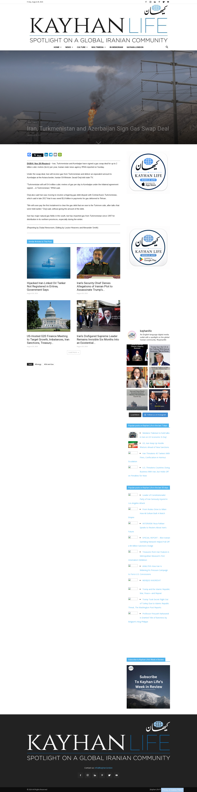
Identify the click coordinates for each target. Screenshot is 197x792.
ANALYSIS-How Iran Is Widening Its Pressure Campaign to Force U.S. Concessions (148, 570)
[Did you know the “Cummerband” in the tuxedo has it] (137, 377)
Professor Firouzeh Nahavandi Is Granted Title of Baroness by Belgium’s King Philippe (148, 617)
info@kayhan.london (103, 768)
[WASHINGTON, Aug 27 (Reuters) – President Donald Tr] (159, 354)
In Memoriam (116, 47)
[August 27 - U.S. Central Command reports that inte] (137, 354)
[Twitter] (164, 2)
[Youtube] (168, 2)
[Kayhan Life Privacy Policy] (160, 789)
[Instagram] (150, 2)
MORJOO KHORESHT (151, 580)
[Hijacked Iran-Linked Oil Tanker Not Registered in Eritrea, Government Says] (48, 263)
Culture (81, 47)
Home (56, 47)
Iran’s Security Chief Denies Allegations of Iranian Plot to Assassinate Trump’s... (95, 286)
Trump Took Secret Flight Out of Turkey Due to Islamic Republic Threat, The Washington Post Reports (148, 603)
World (35, 122)
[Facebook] (146, 2)
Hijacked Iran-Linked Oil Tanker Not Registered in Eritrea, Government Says (46, 286)
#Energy (38, 364)
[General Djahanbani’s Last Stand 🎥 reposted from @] (159, 399)
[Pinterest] (159, 2)
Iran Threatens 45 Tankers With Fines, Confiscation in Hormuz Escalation (149, 457)
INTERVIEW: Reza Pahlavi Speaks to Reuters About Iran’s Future (147, 527)
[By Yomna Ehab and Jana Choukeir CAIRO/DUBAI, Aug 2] (137, 399)
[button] (167, 47)
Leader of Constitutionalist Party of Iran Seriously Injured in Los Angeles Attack (148, 499)
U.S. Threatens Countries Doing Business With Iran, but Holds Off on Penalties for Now (149, 471)
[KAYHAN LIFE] (98, 24)
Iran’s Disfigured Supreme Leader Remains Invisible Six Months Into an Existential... (98, 339)
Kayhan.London (135, 47)
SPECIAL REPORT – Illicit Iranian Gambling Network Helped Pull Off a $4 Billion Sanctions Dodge (149, 541)
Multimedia (98, 47)
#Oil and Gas (49, 364)
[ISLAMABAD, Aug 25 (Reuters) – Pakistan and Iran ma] (159, 377)
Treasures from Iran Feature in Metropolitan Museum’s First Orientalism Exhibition (148, 556)
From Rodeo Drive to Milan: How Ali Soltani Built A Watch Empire (147, 513)
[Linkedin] (155, 2)
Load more (72, 352)
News (68, 47)
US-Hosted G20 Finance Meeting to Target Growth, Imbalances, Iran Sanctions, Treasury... (48, 339)
